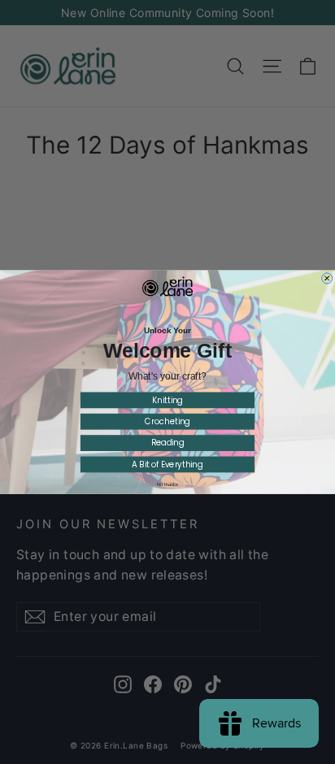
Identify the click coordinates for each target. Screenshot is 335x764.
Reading (168, 443)
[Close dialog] (327, 278)
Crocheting (167, 422)
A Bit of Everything (167, 464)
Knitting (167, 400)
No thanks (167, 485)
